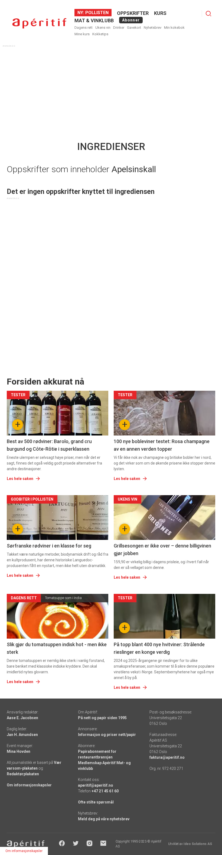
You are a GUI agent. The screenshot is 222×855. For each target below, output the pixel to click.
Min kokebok (174, 27)
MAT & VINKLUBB (94, 20)
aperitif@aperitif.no (95, 785)
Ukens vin (102, 27)
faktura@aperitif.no (167, 757)
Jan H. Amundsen (22, 734)
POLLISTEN (96, 12)
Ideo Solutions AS (198, 844)
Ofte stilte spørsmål (96, 802)
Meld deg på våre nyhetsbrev (103, 819)
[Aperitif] (39, 23)
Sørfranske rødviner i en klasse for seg (49, 546)
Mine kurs (82, 34)
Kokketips (100, 34)
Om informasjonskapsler (29, 785)
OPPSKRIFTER (133, 13)
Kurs (160, 13)
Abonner (131, 20)
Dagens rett (83, 27)
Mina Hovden (18, 751)
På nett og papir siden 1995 (102, 718)
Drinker (118, 27)
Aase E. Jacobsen (22, 718)
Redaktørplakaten (23, 774)
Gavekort (134, 27)
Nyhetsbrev (152, 27)
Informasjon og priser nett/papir (107, 734)
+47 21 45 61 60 (105, 791)
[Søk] (208, 13)
